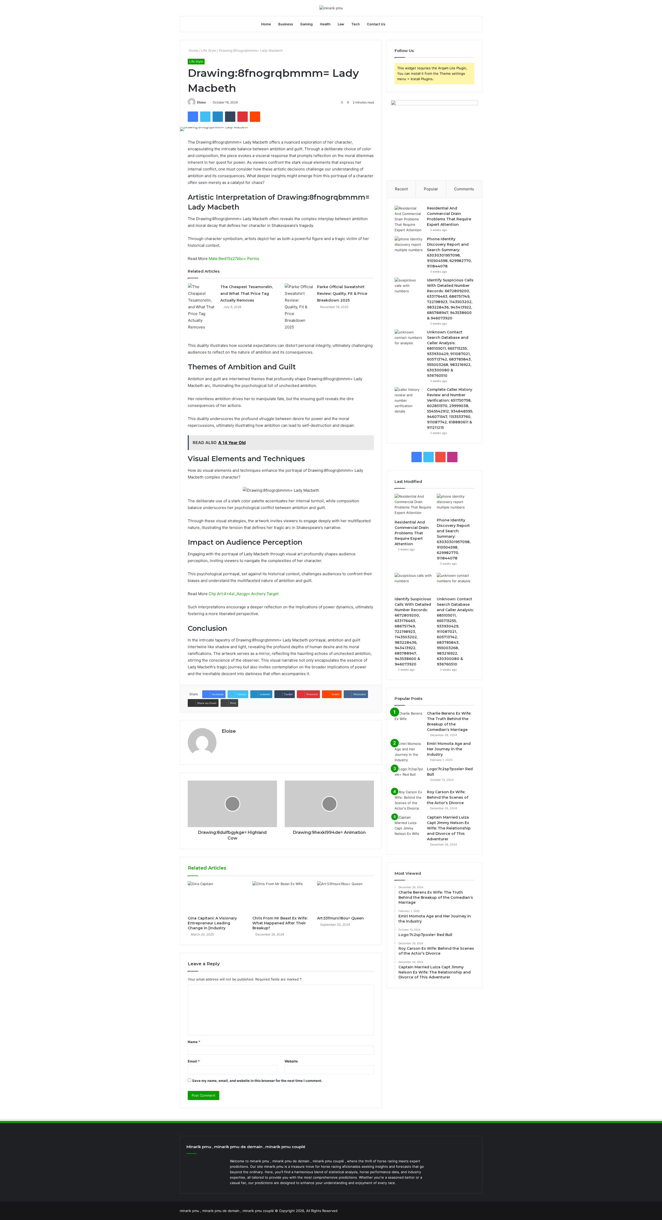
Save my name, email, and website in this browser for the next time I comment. (257, 1081)
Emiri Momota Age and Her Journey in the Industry (449, 749)
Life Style (208, 50)
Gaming (306, 24)
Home (266, 24)
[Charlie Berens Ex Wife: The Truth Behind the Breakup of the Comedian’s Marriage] (409, 720)
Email (194, 1061)
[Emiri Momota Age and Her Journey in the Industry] (409, 752)
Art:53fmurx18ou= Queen (340, 918)
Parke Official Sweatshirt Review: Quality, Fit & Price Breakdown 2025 (342, 294)
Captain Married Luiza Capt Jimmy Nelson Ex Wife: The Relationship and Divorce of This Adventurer (449, 828)
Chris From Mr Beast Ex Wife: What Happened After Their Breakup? (279, 923)
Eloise (201, 102)
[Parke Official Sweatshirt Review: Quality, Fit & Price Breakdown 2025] (299, 307)
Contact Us (376, 24)
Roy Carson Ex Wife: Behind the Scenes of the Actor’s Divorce (447, 797)
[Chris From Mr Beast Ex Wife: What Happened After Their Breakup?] (280, 897)
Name (194, 1042)
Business (285, 24)
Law (341, 24)
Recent (401, 188)
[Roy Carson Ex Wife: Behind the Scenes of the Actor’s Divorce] (409, 800)
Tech (355, 24)
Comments (464, 188)
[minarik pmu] (331, 8)
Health (325, 24)
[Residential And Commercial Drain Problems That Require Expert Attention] (409, 219)
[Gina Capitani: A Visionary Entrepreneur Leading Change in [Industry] (216, 897)
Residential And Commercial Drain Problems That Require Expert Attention (412, 533)
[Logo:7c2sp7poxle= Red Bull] (409, 776)
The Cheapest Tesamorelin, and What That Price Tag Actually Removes (246, 294)
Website (291, 1061)
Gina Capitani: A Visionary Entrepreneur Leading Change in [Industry (212, 923)
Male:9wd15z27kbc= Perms (234, 258)
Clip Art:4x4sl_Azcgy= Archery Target (244, 593)
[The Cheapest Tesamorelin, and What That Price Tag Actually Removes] (202, 307)
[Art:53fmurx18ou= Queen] (345, 897)
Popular (431, 188)
